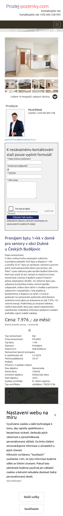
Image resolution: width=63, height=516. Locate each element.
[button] (9, 392)
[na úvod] (26, 6)
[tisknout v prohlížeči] (29, 330)
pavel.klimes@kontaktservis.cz (20, 139)
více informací (13, 481)
